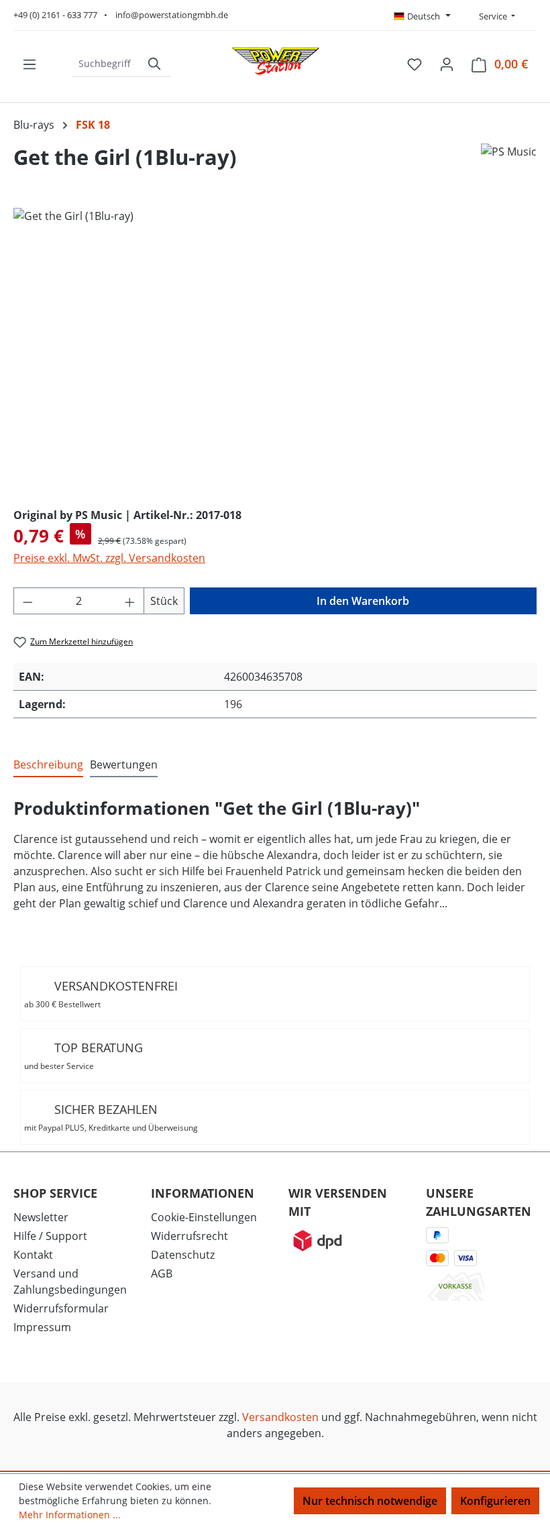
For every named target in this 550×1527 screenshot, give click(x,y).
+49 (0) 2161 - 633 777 (55, 15)
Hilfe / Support (50, 1236)
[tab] (48, 765)
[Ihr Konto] (447, 63)
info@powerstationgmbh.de (171, 15)
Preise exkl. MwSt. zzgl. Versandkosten (109, 558)
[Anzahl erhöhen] (130, 600)
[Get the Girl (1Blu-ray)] (274, 352)
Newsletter (40, 1217)
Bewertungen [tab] (124, 764)
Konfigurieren (495, 1500)
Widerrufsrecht (189, 1236)
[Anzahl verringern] (27, 600)
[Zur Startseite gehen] (275, 61)
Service (492, 16)
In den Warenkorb (363, 600)
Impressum (42, 1327)
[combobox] (106, 63)
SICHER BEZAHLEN (111, 1117)
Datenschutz (183, 1254)
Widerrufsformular (61, 1308)
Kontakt (33, 1254)
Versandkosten (280, 1417)
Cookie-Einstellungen (204, 1217)
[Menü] (29, 63)
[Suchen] (155, 63)
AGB (161, 1273)
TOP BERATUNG (83, 1055)
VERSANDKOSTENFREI (101, 994)
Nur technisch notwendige (369, 1500)
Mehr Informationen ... (70, 1514)
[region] (275, 352)
